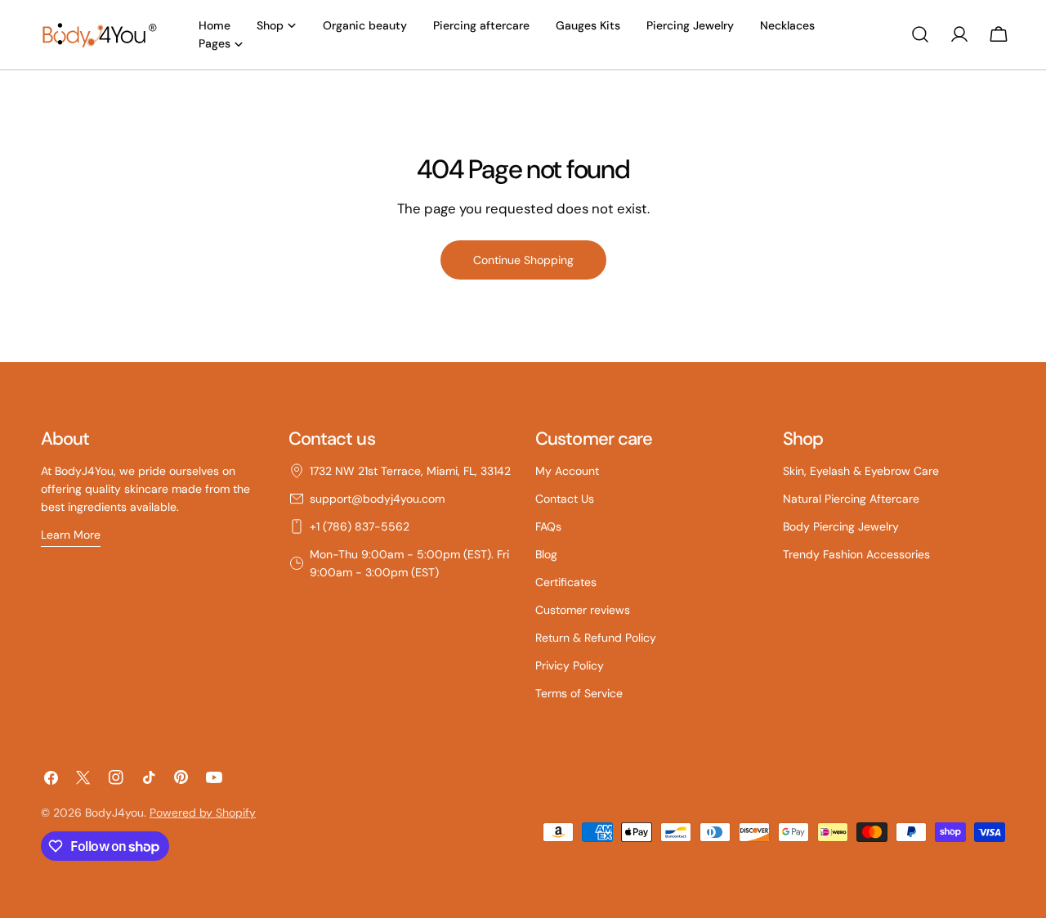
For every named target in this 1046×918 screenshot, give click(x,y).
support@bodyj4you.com (377, 498)
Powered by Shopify (203, 812)
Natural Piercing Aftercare (851, 498)
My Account (567, 470)
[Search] (920, 34)
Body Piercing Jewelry (841, 526)
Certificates (566, 582)
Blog (546, 554)
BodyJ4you (114, 812)
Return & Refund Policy (595, 637)
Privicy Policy (569, 665)
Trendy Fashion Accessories (856, 554)
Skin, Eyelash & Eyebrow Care (861, 470)
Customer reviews (582, 609)
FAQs (548, 526)
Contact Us (564, 498)
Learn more (71, 534)
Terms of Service (579, 693)
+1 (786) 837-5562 (359, 526)
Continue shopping (523, 260)
